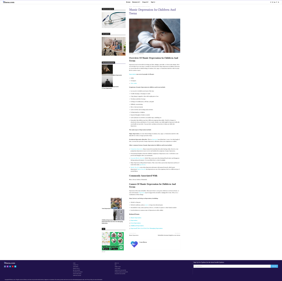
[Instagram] (272, 2)
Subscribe (274, 266)
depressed (155, 139)
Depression (142, 192)
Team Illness (143, 242)
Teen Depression (136, 223)
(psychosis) (142, 164)
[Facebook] (270, 2)
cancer (146, 205)
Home (130, 6)
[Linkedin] (274, 2)
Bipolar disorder (135, 167)
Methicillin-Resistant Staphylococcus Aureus (169, 235)
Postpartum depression (136, 149)
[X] (278, 2)
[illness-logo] (9, 2)
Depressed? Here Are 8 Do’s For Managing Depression (147, 228)
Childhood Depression (137, 225)
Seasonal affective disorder (138, 158)
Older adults (134, 83)
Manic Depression (136, 218)
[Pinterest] (276, 2)
